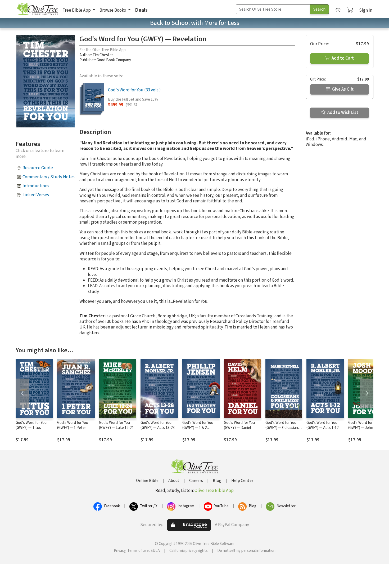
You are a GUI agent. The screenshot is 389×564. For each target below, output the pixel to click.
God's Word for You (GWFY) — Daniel (239, 425)
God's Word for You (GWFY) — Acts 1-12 (322, 425)
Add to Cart (342, 58)
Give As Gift (342, 89)
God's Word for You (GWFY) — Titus (31, 425)
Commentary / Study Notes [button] (48, 177)
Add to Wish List (342, 112)
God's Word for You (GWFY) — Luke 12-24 (116, 425)
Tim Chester (103, 55)
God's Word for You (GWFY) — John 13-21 (365, 425)
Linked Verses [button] (35, 195)
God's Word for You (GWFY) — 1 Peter (72, 425)
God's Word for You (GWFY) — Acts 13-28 (157, 425)
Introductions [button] (35, 186)
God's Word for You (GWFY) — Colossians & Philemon (282, 428)
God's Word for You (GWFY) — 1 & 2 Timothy (197, 428)
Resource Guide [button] (37, 168)
